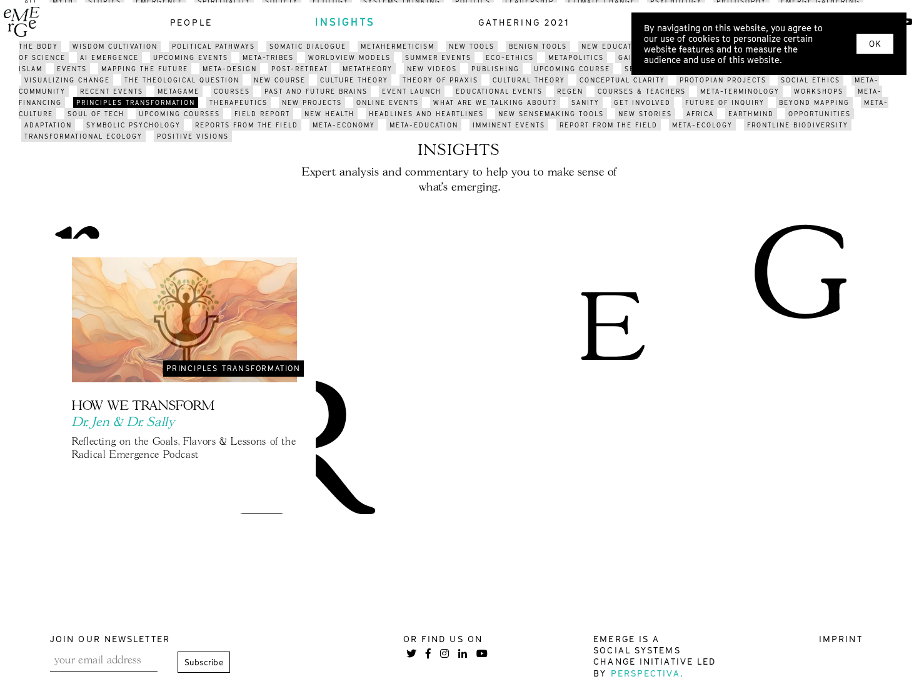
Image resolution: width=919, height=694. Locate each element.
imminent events (509, 125)
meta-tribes (268, 57)
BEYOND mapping (814, 102)
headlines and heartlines (426, 113)
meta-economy (344, 125)
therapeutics (238, 102)
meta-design (230, 68)
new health (329, 113)
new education (613, 46)
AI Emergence (109, 57)
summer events (438, 57)
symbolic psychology (133, 125)
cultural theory (529, 80)
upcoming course (572, 68)
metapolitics (576, 57)
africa (700, 113)
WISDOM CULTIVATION (115, 46)
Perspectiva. (647, 673)
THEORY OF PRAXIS (440, 80)
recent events (111, 91)
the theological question (181, 80)
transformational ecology (83, 136)
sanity (585, 102)
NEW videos (432, 68)
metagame (178, 91)
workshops (818, 91)
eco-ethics (510, 57)
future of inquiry (725, 102)
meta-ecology (702, 125)
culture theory (354, 80)
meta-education (423, 125)
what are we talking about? (495, 102)
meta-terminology (740, 91)
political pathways (213, 46)
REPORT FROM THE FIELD (609, 125)
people (191, 22)
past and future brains (316, 91)
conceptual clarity (622, 80)
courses (232, 91)
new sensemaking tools (551, 113)
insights (345, 22)
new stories (645, 113)
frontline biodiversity (797, 125)
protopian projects (723, 80)
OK (875, 44)
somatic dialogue (307, 46)
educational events (499, 91)
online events (387, 102)
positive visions (193, 136)
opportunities (819, 113)
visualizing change (67, 80)
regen (570, 91)
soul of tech (96, 113)
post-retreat (299, 68)
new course (280, 80)
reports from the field (246, 125)
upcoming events (190, 57)
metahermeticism (397, 46)
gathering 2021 (524, 22)
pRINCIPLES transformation (135, 102)
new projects (312, 102)
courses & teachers (642, 91)
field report (262, 113)
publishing (495, 68)
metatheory (368, 68)
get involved (642, 102)
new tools (472, 46)
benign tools (538, 46)
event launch (411, 91)
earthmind (751, 113)
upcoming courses (179, 113)
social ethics (810, 80)
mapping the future (144, 68)
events (72, 68)
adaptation (48, 125)
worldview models (349, 57)
